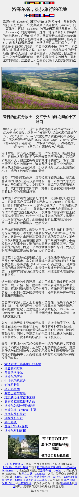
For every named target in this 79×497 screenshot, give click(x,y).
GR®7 (18, 476)
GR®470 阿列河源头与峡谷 (31, 479)
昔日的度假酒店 (13, 464)
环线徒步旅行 (13, 418)
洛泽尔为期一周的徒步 (19, 405)
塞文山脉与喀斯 (15, 393)
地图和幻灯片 (13, 368)
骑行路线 (10, 422)
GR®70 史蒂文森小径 (37, 476)
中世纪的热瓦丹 (15, 380)
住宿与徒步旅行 (15, 414)
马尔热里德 (12, 389)
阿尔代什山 (8, 483)
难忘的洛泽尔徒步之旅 (19, 397)
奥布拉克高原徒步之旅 (19, 401)
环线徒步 (66, 483)
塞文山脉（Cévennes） (34, 473)
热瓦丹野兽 (12, 384)
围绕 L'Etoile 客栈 (16, 426)
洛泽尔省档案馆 (15, 430)
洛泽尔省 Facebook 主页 (20, 409)
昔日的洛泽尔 (13, 372)
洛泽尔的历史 (13, 376)
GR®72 (57, 476)
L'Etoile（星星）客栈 (15, 467)
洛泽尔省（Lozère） (52, 470)
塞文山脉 (69, 479)
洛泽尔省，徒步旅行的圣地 (22, 364)
